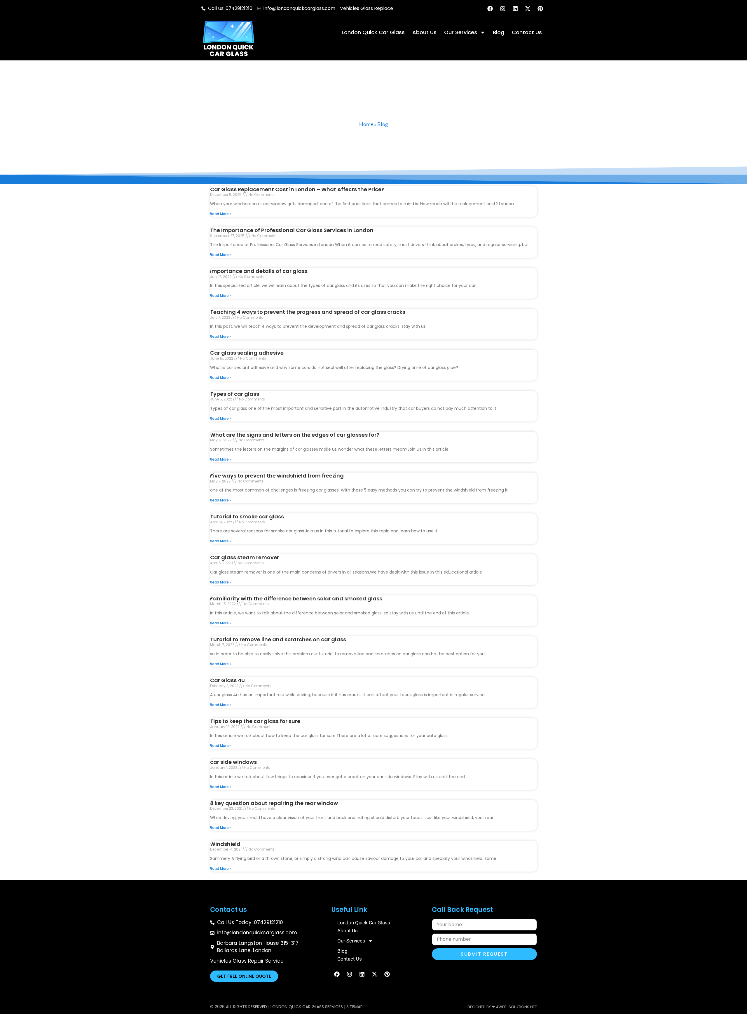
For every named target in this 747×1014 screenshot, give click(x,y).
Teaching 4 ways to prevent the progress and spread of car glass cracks (307, 312)
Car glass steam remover (244, 557)
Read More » (220, 213)
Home (366, 124)
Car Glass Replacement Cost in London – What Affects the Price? (297, 189)
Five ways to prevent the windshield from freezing (277, 475)
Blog (498, 32)
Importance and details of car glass (259, 271)
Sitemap (354, 1007)
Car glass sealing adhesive (247, 352)
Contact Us (527, 32)
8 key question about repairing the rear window (274, 803)
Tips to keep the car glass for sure (255, 721)
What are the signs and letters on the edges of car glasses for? (294, 434)
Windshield (225, 844)
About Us (424, 32)
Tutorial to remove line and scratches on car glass (278, 639)
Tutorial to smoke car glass (247, 516)
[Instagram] (502, 8)
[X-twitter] (527, 8)
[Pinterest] (540, 8)
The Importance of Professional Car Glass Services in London (292, 230)
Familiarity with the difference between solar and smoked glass (296, 598)
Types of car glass (234, 394)
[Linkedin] (515, 8)
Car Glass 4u (227, 680)
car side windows (233, 762)
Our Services (460, 32)
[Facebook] (489, 8)
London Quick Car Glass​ (373, 32)
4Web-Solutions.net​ (516, 1007)
